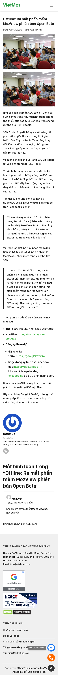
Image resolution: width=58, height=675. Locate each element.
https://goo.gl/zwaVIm (30, 356)
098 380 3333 (20, 560)
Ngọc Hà (9, 434)
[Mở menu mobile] (52, 5)
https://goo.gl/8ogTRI (28, 366)
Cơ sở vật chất (11, 635)
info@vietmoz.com (20, 564)
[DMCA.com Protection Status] (17, 614)
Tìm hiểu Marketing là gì (16, 653)
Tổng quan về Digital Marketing (20, 647)
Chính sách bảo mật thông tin (19, 641)
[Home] (6, 451)
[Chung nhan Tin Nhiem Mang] (20, 607)
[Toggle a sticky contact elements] (51, 668)
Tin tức (38, 30)
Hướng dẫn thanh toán (15, 630)
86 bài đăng (8, 438)
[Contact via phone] (51, 657)
